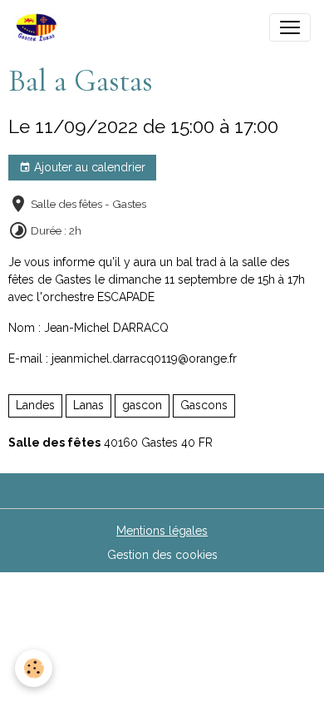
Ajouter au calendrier (88, 167)
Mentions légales (162, 530)
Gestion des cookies (162, 554)
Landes (35, 405)
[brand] (39, 27)
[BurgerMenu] (290, 27)
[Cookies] (33, 668)
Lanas (88, 405)
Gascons (204, 405)
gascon (142, 405)
